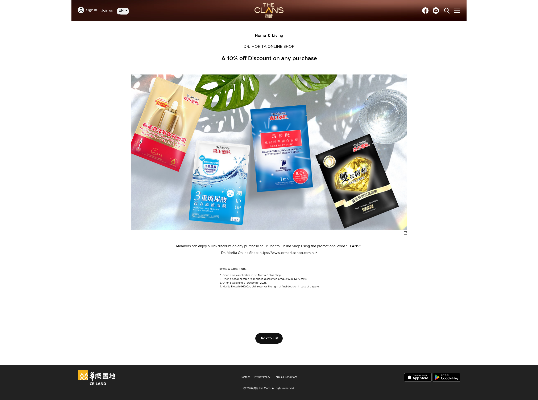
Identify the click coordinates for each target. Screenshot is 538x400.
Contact (245, 377)
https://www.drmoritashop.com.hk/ (288, 253)
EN (121, 10)
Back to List (269, 338)
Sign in (91, 10)
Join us (107, 10)
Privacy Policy (262, 377)
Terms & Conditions (285, 377)
